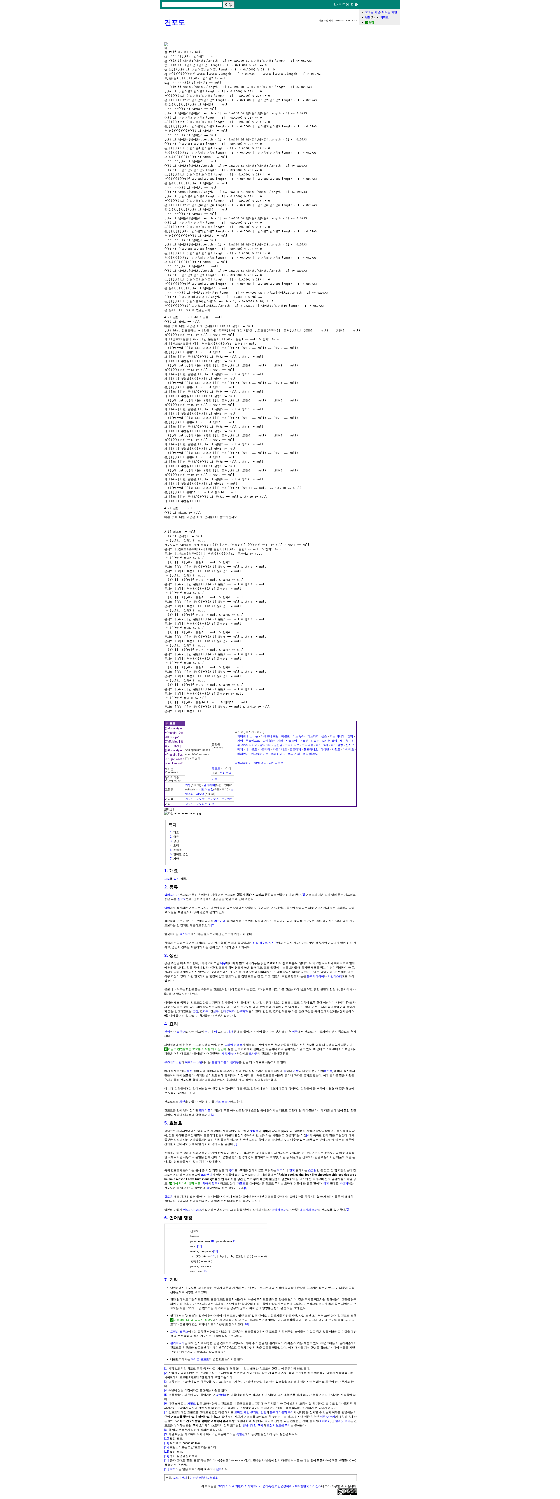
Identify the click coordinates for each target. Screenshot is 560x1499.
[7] (327, 1183)
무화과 (243, 1011)
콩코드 (216, 768)
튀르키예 (220, 921)
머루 (214, 779)
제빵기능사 (229, 1053)
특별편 (240, 1434)
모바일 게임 (241, 1412)
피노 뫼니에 (337, 736)
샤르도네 (291, 740)
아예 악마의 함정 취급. (186, 1183)
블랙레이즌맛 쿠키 (282, 1412)
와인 (182, 1101)
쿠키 (232, 1170)
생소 (324, 736)
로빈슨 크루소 (179, 1331)
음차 (219, 1469)
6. (166, 1217)
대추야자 (229, 1011)
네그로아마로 (259, 753)
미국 (295, 1031)
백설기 (344, 1183)
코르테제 (295, 749)
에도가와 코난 (309, 1209)
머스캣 (304, 740)
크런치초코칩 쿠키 (278, 1425)
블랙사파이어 (243, 763)
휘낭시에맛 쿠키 (252, 1425)
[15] (205, 1271)
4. (166, 1023)
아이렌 (324, 749)
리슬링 (315, 740)
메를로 (285, 736)
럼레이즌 (204, 1110)
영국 (292, 1170)
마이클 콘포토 (200, 1359)
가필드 (241, 1183)
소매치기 (325, 1421)
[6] (324, 1183)
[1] (303, 894)
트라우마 (206, 1174)
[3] (213, 1114)
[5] (235, 1144)
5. (166, 1123)
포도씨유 (227, 798)
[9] (347, 1209)
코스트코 (185, 934)
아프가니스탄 (193, 1062)
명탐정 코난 (279, 1209)
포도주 (200, 798)
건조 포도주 (222, 1101)
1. (166, 870)
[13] (215, 1251)
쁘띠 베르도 (310, 753)
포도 (167, 878)
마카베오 (348, 749)
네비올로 (251, 749)
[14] (212, 1256)
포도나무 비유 (205, 804)
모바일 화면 (372, 12)
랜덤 (368, 17)
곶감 (195, 1011)
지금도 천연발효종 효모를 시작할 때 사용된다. (197, 1049)
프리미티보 (292, 745)
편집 (371, 22)
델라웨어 (209, 785)
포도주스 (213, 798)
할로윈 (168, 1196)
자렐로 (336, 749)
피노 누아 (298, 736)
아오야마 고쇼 (192, 1209)
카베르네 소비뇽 (247, 736)
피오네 (200, 793)
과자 (230, 1031)
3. (166, 955)
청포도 (189, 804)
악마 (205, 1183)
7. (166, 1279)
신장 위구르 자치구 (265, 942)
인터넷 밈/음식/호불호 (204, 1477)
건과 (184, 1477)
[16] (246, 1324)
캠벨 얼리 (260, 763)
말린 (176, 878)
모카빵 (253, 1053)
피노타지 (313, 736)
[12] (199, 1246)
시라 (280, 740)
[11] (234, 1241)
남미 (167, 907)
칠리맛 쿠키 (342, 1421)
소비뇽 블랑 (329, 740)
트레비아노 (278, 753)
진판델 (278, 745)
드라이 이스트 (233, 1044)
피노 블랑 (337, 745)
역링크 (384, 17)
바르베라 (264, 749)
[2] (213, 925)
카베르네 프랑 (270, 736)
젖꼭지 (216, 1183)
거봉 (188, 785)
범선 (189, 1071)
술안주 (181, 1031)
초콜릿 (312, 1170)
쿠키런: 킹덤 (258, 1412)
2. (166, 886)
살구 (216, 1011)
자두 (205, 1011)
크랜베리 (221, 1394)
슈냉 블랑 (268, 740)
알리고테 (265, 745)
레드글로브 (276, 763)
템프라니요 (311, 749)
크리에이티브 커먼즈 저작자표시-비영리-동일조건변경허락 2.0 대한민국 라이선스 (269, 1486)
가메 (240, 740)
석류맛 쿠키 (327, 1416)
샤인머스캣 (206, 789)
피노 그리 (322, 745)
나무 (223, 963)
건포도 (174, 22)
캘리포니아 (171, 894)
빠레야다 (243, 753)
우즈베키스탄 (172, 1062)
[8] (245, 1187)
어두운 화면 (389, 12)
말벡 (350, 736)
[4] (308, 1135)
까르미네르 (280, 749)
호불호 (254, 1131)
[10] (212, 1241)
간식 (167, 1031)
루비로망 (225, 772)
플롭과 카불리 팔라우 (225, 1062)
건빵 (296, 1071)
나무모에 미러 (346, 5)
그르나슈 (307, 745)
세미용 (344, 740)
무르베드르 (253, 740)
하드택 (328, 1071)
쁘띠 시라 (294, 753)
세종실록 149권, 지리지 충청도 (193, 1320)
